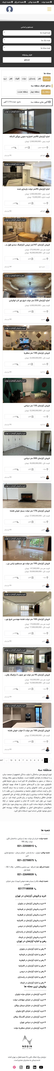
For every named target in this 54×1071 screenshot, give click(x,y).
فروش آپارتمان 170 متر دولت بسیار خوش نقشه (30, 511)
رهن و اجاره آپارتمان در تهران (14, 111)
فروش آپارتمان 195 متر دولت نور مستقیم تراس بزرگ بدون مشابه (27, 563)
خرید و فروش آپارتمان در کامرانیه (31, 920)
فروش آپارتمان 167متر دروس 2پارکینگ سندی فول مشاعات (27, 245)
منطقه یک (46, 92)
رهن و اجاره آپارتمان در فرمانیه (32, 954)
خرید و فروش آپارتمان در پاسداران (30, 931)
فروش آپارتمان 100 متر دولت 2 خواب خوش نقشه (29, 730)
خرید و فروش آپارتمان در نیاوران (31, 903)
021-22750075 (25, 860)
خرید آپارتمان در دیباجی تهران (32, 1022)
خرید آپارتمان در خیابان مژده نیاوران (30, 994)
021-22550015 (25, 846)
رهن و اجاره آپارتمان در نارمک (32, 982)
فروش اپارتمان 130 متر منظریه (37, 353)
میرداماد (47, 78)
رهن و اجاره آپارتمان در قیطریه (32, 960)
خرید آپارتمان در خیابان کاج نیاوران (30, 1011)
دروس (4, 78)
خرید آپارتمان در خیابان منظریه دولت (29, 1028)
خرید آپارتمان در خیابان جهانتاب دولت (29, 1000)
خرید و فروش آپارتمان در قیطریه (31, 914)
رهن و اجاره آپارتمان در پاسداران (31, 977)
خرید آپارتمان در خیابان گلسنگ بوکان (29, 1016)
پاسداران (32, 78)
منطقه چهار (34, 92)
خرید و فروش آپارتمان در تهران (15, 220)
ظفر (39, 78)
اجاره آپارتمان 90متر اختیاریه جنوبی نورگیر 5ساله (30, 136)
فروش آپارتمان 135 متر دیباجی (37, 406)
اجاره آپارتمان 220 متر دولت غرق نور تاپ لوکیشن (29, 300)
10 (11, 760)
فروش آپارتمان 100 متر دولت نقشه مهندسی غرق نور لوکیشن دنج (27, 619)
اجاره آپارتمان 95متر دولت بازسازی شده (33, 189)
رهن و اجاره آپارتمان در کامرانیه (32, 965)
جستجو (27, 59)
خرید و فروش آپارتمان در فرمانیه (31, 909)
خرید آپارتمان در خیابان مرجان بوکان (29, 1005)
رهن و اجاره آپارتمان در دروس (32, 971)
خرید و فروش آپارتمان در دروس (31, 926)
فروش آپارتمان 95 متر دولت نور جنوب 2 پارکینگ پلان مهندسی (27, 675)
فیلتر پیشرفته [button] (27, 55)
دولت (24, 78)
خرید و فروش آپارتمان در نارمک (31, 937)
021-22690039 (25, 875)
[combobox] (27, 33)
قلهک (17, 78)
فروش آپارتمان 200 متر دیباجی (37, 458)
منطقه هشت (22, 92)
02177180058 (25, 889)
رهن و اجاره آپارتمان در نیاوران (32, 949)
